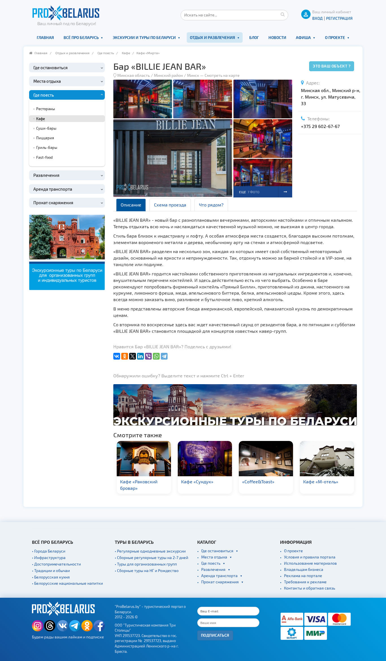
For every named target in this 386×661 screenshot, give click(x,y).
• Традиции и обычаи (51, 570)
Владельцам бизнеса (303, 569)
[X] (132, 356)
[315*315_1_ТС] (67, 251)
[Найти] (282, 14)
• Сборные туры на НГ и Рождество (147, 570)
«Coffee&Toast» (258, 481)
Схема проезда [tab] (170, 204)
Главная (45, 37)
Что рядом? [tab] (211, 204)
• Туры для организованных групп (146, 564)
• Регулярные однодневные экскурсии (150, 551)
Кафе (126, 53)
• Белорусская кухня (51, 577)
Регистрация (339, 18)
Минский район (168, 75)
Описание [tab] (131, 204)
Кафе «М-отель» (320, 481)
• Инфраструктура (49, 557)
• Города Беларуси (48, 551)
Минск (193, 75)
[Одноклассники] (124, 356)
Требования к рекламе (305, 581)
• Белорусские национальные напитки (67, 583)
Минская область (133, 75)
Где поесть (105, 53)
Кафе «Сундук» (197, 481)
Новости (277, 37)
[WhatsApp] (156, 356)
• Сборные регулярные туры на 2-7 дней (151, 557)
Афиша (303, 37)
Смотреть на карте (222, 75)
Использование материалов (310, 563)
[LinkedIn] (140, 356)
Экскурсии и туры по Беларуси (144, 37)
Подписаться (215, 635)
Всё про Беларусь (81, 37)
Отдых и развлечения (212, 37)
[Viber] (148, 356)
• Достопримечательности (56, 564)
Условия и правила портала (309, 557)
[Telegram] (164, 356)
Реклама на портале (303, 575)
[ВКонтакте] (116, 356)
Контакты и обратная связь (309, 588)
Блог (254, 37)
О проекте (335, 37)
